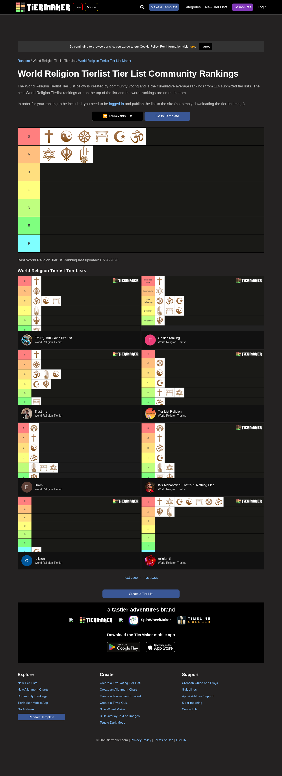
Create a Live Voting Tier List (120, 683)
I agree (206, 46)
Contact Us (189, 709)
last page (151, 577)
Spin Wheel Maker (112, 709)
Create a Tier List (141, 594)
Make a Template (164, 7)
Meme (91, 7)
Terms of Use (163, 740)
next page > (132, 577)
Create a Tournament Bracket (120, 696)
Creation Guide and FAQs (200, 683)
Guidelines (189, 689)
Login (262, 7)
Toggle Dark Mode (112, 722)
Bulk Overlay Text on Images (120, 716)
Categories (192, 7)
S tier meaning (192, 702)
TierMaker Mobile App (33, 702)
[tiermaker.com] (42, 7)
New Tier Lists (216, 7)
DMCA (181, 740)
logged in (116, 104)
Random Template (41, 717)
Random (24, 61)
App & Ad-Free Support (198, 696)
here (192, 46)
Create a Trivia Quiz (114, 702)
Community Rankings (32, 696)
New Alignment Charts (33, 689)
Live (78, 7)
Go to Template (167, 116)
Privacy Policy (141, 740)
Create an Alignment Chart (118, 689)
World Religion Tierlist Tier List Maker (104, 61)
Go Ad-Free (243, 7)
